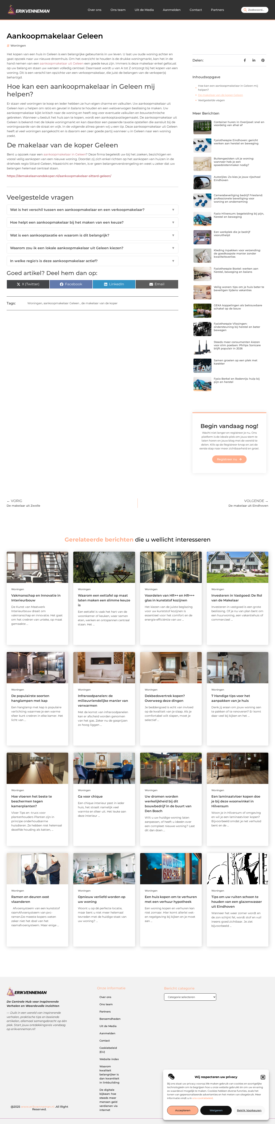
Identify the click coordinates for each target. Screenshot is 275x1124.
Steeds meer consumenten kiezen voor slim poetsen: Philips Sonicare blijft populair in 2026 (237, 345)
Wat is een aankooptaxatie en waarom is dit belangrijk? (92, 235)
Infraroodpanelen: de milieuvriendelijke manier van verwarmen (103, 700)
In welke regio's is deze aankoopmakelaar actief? (92, 261)
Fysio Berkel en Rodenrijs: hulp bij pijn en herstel (237, 380)
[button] (263, 1077)
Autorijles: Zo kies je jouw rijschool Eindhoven (237, 178)
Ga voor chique (90, 796)
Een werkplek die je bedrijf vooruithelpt (232, 233)
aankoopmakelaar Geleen (61, 303)
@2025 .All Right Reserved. (39, 1108)
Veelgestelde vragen (211, 100)
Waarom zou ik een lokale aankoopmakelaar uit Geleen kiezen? (92, 248)
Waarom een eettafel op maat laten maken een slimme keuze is (104, 600)
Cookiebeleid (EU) (108, 1049)
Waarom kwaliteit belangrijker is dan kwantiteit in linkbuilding (109, 1074)
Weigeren (216, 1110)
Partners (217, 10)
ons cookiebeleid (202, 1098)
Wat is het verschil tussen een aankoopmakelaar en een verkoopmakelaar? (92, 210)
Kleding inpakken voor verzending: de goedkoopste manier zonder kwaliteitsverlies (237, 253)
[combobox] (254, 10)
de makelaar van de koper (99, 303)
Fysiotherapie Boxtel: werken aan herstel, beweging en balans (236, 270)
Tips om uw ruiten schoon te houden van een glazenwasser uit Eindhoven (236, 901)
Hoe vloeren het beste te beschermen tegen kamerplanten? (31, 801)
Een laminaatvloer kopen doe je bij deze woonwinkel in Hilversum (235, 801)
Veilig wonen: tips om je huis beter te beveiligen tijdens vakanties (239, 288)
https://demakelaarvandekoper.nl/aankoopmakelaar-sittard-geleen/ (59, 176)
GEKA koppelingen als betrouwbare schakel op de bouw (238, 307)
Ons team (118, 10)
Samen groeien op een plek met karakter (235, 362)
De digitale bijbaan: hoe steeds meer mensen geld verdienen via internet (108, 1099)
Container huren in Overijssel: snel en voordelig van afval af (239, 123)
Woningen (18, 45)
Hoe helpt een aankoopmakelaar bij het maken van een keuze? (92, 222)
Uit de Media (144, 10)
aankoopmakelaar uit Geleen (62, 63)
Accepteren (182, 1110)
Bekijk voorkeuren (249, 1110)
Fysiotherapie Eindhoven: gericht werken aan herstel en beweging (236, 142)
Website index (109, 1059)
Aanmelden (172, 10)
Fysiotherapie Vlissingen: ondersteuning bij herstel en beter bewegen (237, 326)
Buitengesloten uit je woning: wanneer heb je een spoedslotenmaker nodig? (234, 161)
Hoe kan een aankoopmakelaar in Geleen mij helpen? (228, 87)
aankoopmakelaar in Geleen (64, 154)
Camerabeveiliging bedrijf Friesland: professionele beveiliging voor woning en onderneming (238, 198)
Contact (196, 10)
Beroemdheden (110, 1018)
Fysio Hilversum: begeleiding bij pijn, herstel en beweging (239, 215)
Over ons (94, 10)
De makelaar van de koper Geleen (220, 95)
